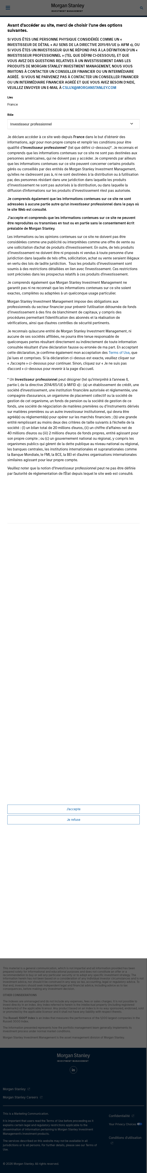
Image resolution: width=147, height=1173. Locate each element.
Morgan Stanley (14, 1089)
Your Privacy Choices (123, 1124)
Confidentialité (119, 1116)
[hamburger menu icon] (8, 7)
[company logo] (67, 8)
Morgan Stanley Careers (20, 1097)
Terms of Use (119, 352)
